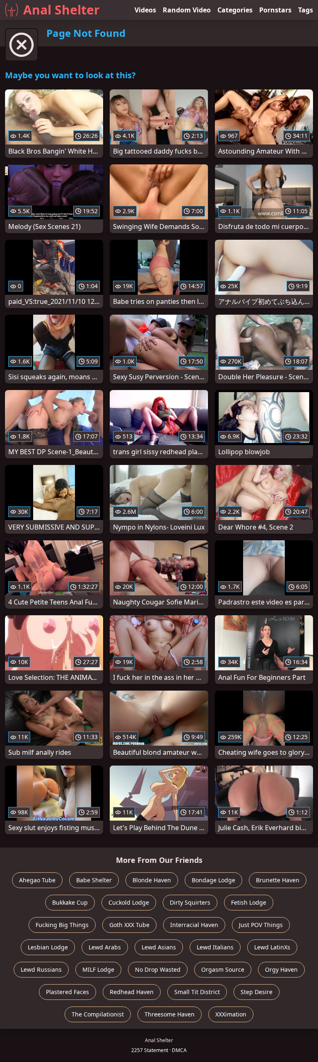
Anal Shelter (61, 9)
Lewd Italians (215, 947)
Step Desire (256, 992)
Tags (305, 9)
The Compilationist (98, 1014)
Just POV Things (261, 925)
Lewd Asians (159, 947)
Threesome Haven (170, 1014)
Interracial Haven (194, 925)
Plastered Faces (67, 992)
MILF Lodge (98, 969)
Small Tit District (197, 992)
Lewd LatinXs (272, 947)
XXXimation (230, 1014)
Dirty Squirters (190, 902)
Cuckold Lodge (128, 902)
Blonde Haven (151, 880)
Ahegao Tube (37, 880)
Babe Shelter (94, 880)
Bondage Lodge (213, 880)
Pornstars (275, 9)
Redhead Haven (132, 992)
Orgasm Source (222, 969)
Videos (145, 9)
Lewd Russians (41, 969)
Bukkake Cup (70, 902)
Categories (235, 9)
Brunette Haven (277, 880)
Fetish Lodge (248, 902)
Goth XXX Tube (129, 925)
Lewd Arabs (105, 947)
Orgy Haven (281, 969)
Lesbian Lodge (48, 947)
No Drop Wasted (158, 969)
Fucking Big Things (62, 925)
